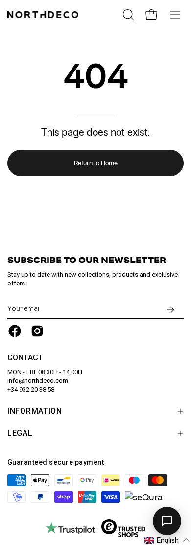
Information (34, 411)
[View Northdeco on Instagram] (37, 331)
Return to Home (96, 162)
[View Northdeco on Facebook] (14, 331)
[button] (167, 540)
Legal (20, 433)
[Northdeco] (44, 14)
